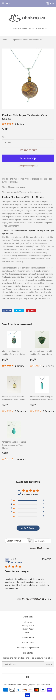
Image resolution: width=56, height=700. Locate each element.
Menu (7, 3)
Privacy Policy (28, 625)
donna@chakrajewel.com (28, 648)
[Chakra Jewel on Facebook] (27, 677)
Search (28, 632)
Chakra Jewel (15, 685)
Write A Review (28, 528)
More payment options (28, 166)
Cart (52, 3)
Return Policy (28, 629)
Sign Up (49, 664)
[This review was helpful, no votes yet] (43, 598)
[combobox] (40, 548)
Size (3, 137)
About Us (28, 622)
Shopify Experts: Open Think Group (36, 685)
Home (4, 40)
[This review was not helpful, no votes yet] (48, 598)
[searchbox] (16, 540)
